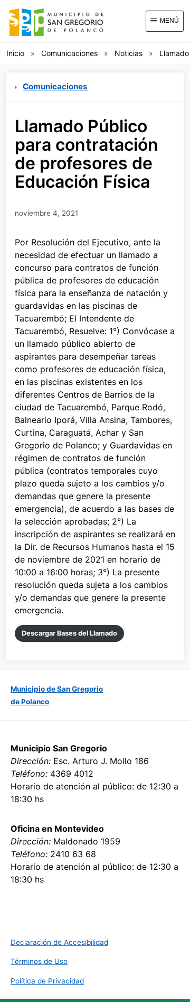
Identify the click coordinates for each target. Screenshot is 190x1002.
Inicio (15, 53)
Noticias (128, 53)
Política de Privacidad (47, 981)
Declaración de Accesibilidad (59, 942)
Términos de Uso (39, 961)
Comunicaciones (69, 53)
